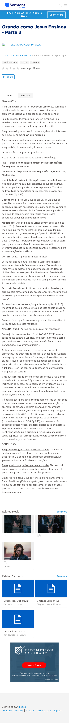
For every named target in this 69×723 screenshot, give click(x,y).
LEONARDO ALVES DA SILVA (26, 44)
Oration (35, 62)
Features (8, 710)
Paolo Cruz (9, 604)
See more (62, 511)
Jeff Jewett (9, 634)
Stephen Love (43, 604)
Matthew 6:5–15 (10, 62)
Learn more (56, 14)
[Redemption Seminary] (34, 662)
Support (58, 710)
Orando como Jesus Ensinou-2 (16, 55)
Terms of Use (43, 710)
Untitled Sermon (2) (15, 631)
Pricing (19, 710)
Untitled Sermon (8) (48, 600)
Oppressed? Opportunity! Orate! (21, 600)
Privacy (30, 710)
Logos (22, 706)
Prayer (24, 62)
